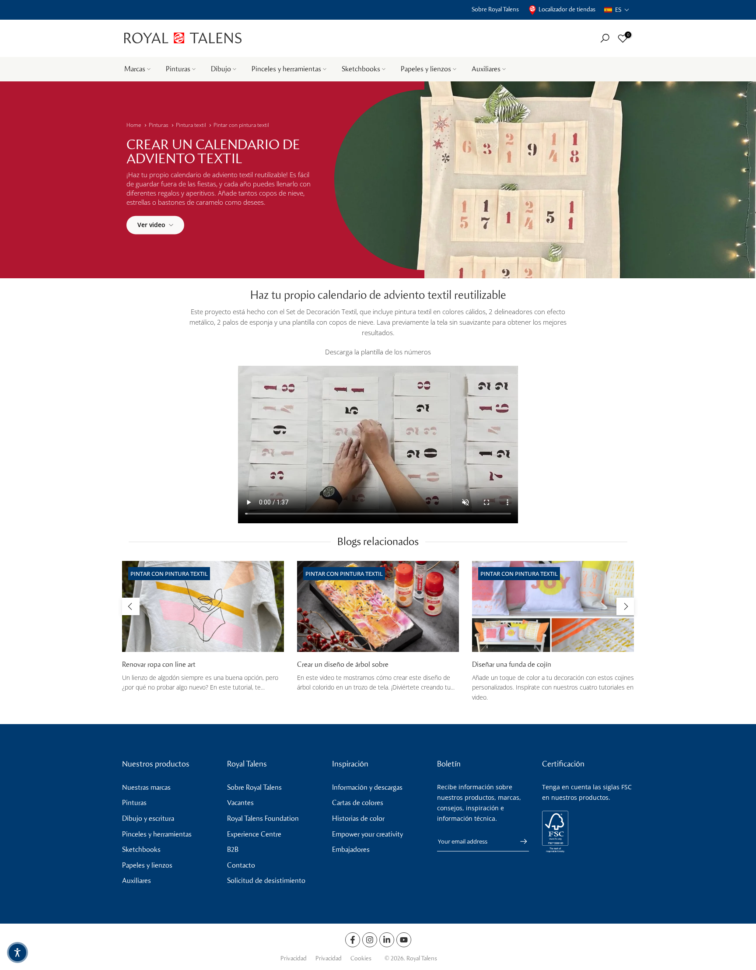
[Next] (625, 606)
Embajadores (351, 849)
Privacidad (293, 958)
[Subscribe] (519, 841)
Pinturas (178, 69)
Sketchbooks (361, 69)
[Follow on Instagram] (369, 939)
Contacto (241, 865)
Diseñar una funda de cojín (511, 664)
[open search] (604, 38)
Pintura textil (191, 125)
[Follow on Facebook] (352, 939)
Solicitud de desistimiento (266, 880)
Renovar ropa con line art (159, 664)
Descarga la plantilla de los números (378, 351)
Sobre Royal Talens (495, 9)
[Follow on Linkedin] (386, 939)
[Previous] (131, 606)
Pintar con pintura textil (241, 125)
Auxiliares (486, 69)
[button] (617, 10)
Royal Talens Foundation (263, 818)
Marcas (134, 69)
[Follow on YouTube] (403, 939)
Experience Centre (254, 834)
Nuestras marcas (146, 787)
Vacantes (240, 802)
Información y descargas (367, 787)
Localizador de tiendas (567, 9)
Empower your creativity (367, 834)
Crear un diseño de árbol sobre (342, 664)
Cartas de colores (357, 802)
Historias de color (358, 818)
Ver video (151, 225)
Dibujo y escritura (148, 818)
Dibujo (221, 69)
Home (133, 125)
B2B (232, 849)
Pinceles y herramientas (286, 69)
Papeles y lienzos (426, 69)
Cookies (360, 958)
